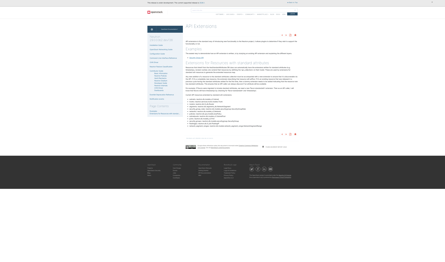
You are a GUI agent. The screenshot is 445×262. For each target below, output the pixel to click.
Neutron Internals (160, 85)
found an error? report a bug (276, 147)
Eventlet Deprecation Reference (162, 95)
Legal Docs (227, 168)
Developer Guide (160, 83)
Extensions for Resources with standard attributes (168, 114)
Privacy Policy (228, 175)
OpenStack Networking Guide (161, 49)
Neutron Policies (160, 76)
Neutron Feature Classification (161, 67)
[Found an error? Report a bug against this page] (295, 35)
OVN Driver (154, 62)
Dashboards (159, 90)
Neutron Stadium (160, 81)
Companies (176, 175)
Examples (153, 111)
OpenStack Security (154, 170)
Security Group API (196, 58)
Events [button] (239, 14)
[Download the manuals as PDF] (290, 35)
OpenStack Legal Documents (220, 148)
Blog (272, 14)
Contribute (176, 178)
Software (219, 14)
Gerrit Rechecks (160, 78)
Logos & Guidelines (230, 170)
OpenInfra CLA (229, 178)
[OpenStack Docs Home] (151, 29)
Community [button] (249, 14)
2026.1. (202, 3)
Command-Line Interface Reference (163, 58)
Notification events (157, 99)
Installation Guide (156, 45)
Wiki (199, 175)
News (149, 175)
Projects (150, 168)
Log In (292, 14)
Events (175, 170)
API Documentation (204, 173)
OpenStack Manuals (205, 168)
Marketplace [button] (262, 14)
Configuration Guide (157, 54)
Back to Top (293, 2)
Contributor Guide (156, 71)
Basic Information (160, 73)
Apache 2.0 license (285, 175)
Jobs (174, 173)
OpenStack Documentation (169, 29)
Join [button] (283, 14)
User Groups (177, 168)
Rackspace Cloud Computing (281, 177)
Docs (278, 14)
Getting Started (203, 170)
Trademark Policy (229, 173)
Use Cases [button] (230, 14)
